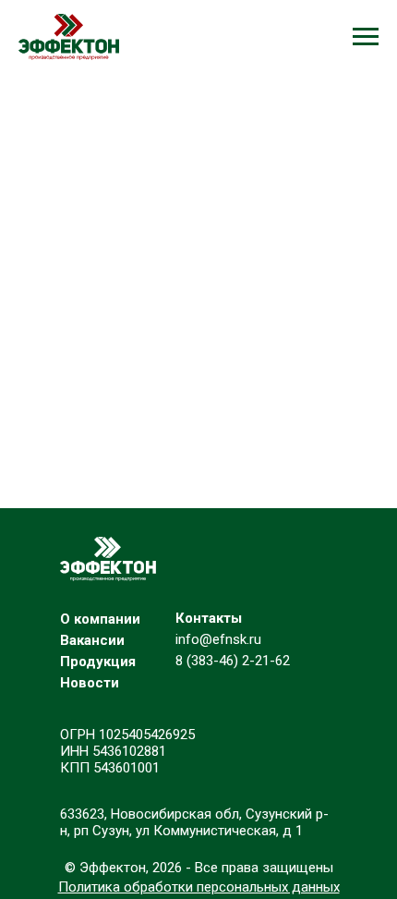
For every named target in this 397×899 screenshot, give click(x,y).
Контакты (208, 618)
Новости (89, 682)
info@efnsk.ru (218, 639)
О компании (100, 619)
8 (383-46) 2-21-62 (232, 660)
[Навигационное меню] (366, 37)
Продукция (98, 661)
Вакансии (92, 640)
